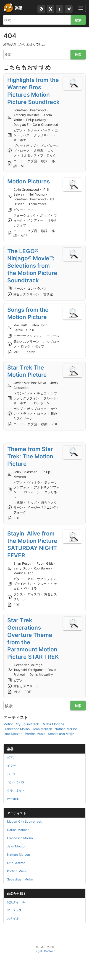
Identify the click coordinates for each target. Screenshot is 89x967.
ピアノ (11, 757)
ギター (11, 766)
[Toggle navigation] (81, 8)
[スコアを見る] (72, 83)
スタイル (13, 918)
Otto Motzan (12, 734)
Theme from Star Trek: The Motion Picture (30, 456)
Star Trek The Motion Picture (27, 371)
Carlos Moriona (53, 724)
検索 (78, 20)
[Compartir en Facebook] (59, 9)
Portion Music (35, 734)
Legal (38, 951)
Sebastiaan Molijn (61, 734)
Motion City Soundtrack (21, 724)
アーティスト (16, 813)
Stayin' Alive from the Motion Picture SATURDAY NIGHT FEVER (32, 544)
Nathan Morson (66, 729)
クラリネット (16, 790)
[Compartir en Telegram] (69, 9)
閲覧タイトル (16, 902)
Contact (49, 951)
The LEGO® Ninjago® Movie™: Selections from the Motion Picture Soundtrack (32, 266)
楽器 (10, 749)
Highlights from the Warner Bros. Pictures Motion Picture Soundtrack (33, 90)
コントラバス (16, 782)
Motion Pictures (28, 181)
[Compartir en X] (50, 9)
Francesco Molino (16, 729)
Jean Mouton (42, 729)
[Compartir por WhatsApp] (41, 9)
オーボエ (13, 799)
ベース (11, 774)
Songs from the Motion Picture (28, 313)
